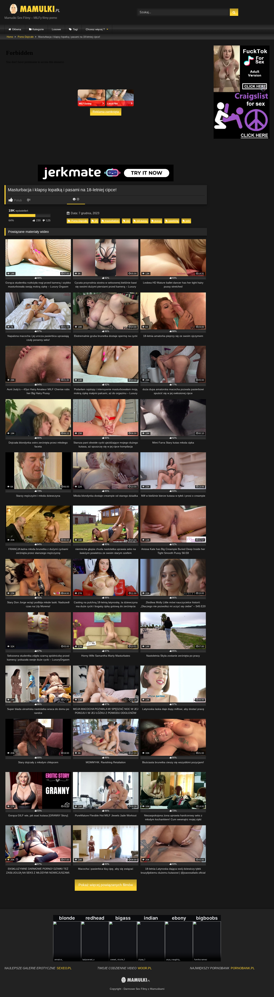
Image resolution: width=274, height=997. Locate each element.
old (127, 220)
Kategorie (38, 29)
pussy (158, 220)
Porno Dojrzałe (26, 36)
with (188, 220)
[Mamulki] (37, 9)
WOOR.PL (145, 968)
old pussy (142, 220)
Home (10, 36)
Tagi (75, 29)
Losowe (56, 29)
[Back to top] (262, 986)
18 (96, 220)
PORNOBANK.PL (243, 968)
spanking (173, 220)
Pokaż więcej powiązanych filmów (105, 885)
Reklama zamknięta (106, 111)
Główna (16, 29)
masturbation (112, 220)
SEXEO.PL (64, 968)
